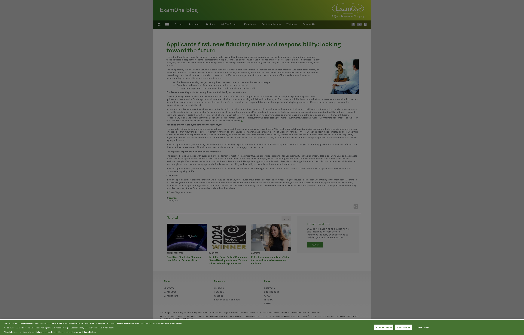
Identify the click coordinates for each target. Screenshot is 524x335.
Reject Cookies (403, 327)
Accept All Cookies (384, 327)
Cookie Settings (422, 327)
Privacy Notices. (89, 332)
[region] (262, 327)
